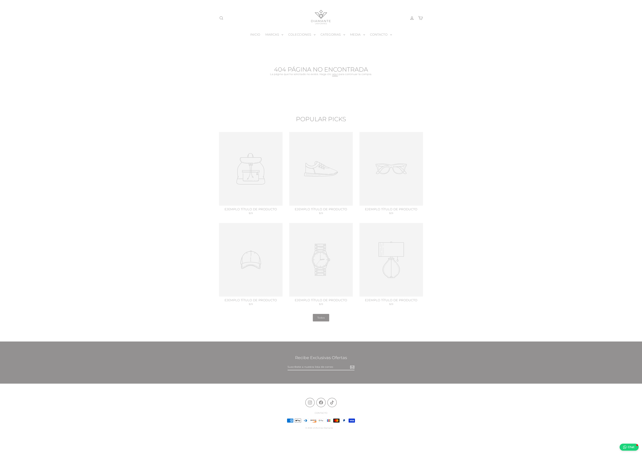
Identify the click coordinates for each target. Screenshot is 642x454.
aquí (335, 74)
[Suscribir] (351, 367)
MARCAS (272, 34)
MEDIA (356, 34)
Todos (321, 317)
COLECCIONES (300, 34)
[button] (629, 447)
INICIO (255, 34)
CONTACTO (379, 34)
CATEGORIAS (331, 34)
